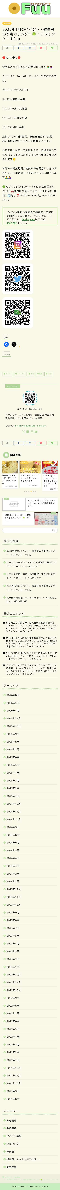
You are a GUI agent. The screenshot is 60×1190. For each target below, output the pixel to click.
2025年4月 (13, 772)
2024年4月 (13, 858)
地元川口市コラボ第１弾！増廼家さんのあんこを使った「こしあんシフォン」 (31, 639)
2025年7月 (13, 749)
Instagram (28, 219)
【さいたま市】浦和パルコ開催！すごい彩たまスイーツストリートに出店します (31, 576)
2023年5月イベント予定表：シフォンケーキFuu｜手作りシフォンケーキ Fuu (31, 657)
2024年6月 (13, 842)
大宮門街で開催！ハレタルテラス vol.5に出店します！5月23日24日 (32, 599)
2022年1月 (13, 1060)
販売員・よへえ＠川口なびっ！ (24, 1159)
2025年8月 (13, 741)
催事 (40, 374)
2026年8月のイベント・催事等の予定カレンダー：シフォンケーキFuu (31, 552)
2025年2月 (13, 788)
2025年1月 (13, 796)
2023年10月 (14, 904)
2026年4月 (13, 710)
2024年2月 (13, 873)
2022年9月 (13, 998)
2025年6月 (13, 757)
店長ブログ (13, 1143)
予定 (32, 374)
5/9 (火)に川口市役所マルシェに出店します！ (30, 652)
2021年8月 (13, 1099)
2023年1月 (13, 967)
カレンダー (21, 374)
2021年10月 (14, 1083)
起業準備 (11, 1167)
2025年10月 (14, 726)
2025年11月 (14, 718)
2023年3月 (13, 951)
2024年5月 (13, 850)
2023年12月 (14, 889)
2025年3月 (13, 780)
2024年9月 (13, 827)
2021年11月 (14, 1075)
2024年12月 (14, 803)
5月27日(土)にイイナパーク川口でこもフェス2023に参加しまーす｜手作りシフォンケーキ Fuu (32, 628)
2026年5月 (13, 703)
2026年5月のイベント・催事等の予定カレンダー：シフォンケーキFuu (31, 587)
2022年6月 (13, 1021)
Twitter (12, 223)
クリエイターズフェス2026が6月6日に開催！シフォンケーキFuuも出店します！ (31, 564)
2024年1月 (13, 881)
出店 (49, 374)
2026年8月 (13, 695)
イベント (8, 374)
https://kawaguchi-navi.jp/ (30, 425)
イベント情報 (14, 1136)
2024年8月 (13, 835)
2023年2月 (13, 959)
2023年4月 (13, 943)
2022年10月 (14, 990)
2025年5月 (13, 765)
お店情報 (7, 23)
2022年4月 (13, 1036)
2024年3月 (13, 866)
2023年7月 (13, 928)
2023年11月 (14, 897)
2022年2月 (13, 1052)
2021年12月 (14, 1068)
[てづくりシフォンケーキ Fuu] (30, 14)
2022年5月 (13, 1029)
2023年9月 (13, 912)
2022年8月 (13, 1005)
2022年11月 (14, 982)
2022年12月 (14, 974)
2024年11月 (14, 811)
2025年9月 (13, 734)
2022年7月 (13, 1013)
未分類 (10, 1151)
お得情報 (11, 1128)
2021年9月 (13, 1091)
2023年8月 (13, 920)
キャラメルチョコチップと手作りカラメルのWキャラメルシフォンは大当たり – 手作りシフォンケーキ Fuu (31, 671)
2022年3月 (13, 1044)
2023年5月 (13, 935)
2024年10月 (14, 819)
